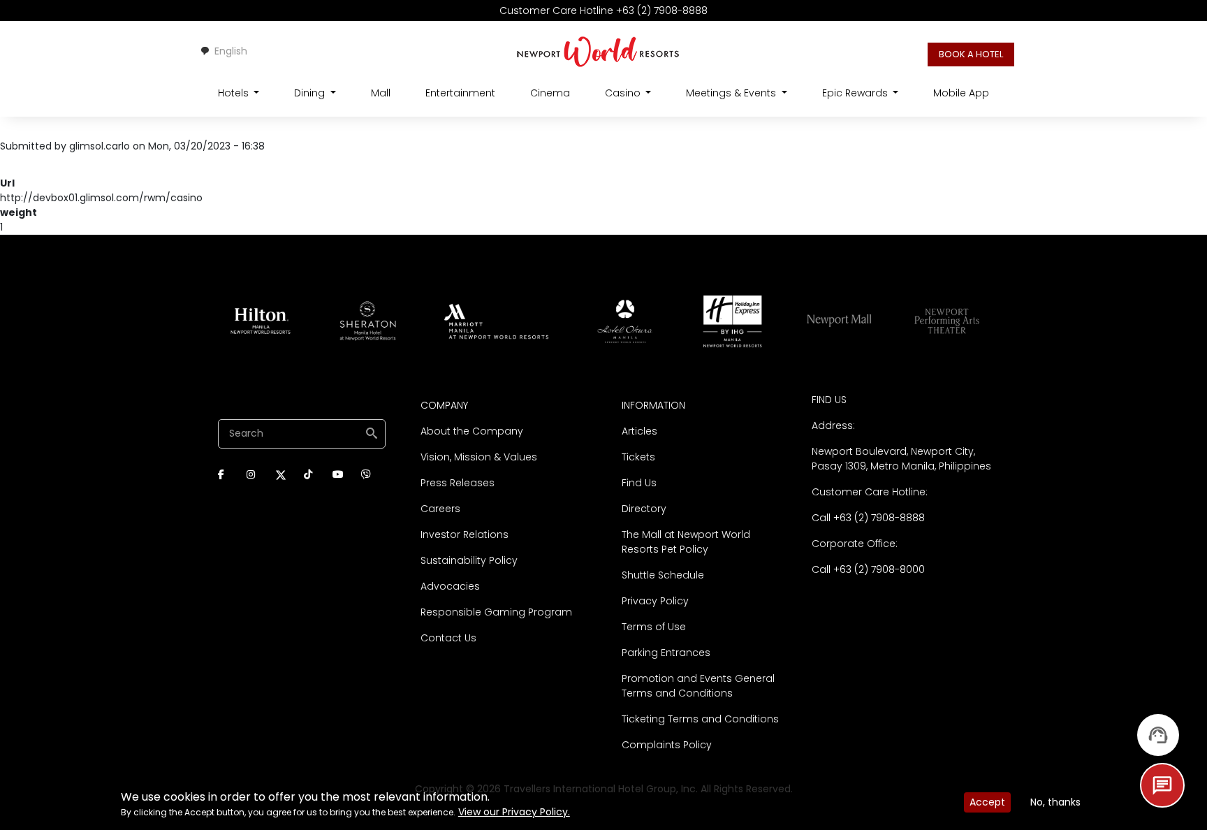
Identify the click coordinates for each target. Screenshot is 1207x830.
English (230, 51)
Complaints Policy (667, 745)
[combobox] (223, 51)
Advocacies (450, 586)
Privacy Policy (655, 601)
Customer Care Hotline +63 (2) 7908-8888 (603, 10)
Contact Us (448, 638)
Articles (639, 431)
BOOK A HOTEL (971, 54)
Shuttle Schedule (663, 575)
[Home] (598, 51)
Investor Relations (464, 534)
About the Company (471, 431)
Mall (380, 93)
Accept (987, 802)
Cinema (550, 93)
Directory (644, 509)
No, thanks (1055, 802)
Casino (624, 93)
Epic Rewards (856, 93)
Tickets (638, 457)
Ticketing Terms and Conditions (700, 719)
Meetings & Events (732, 93)
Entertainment (460, 93)
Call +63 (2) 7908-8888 (868, 518)
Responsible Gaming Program (496, 612)
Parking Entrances (666, 653)
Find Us (639, 483)
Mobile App (961, 93)
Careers (440, 509)
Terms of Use (654, 627)
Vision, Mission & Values (478, 457)
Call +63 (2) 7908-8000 (868, 569)
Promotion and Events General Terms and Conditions (698, 685)
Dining (311, 93)
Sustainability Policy (469, 560)
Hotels (234, 93)
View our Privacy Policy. (514, 812)
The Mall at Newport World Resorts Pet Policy (686, 541)
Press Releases (457, 483)
